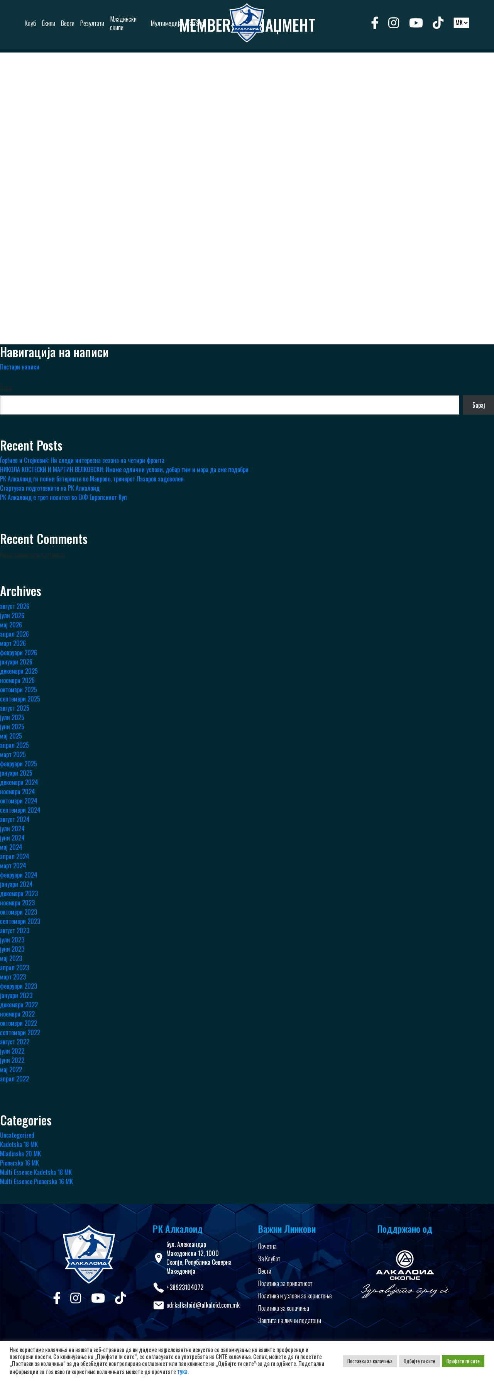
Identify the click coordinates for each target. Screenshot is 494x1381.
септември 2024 (20, 810)
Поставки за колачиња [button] (369, 1361)
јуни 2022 (12, 1060)
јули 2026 (12, 615)
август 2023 (14, 930)
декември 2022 (19, 1004)
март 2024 (13, 865)
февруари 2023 (18, 986)
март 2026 (13, 643)
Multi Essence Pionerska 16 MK (36, 1181)
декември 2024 (19, 782)
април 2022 (14, 1078)
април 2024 (14, 856)
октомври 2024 (18, 800)
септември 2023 (20, 921)
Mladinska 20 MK (20, 1153)
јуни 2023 (12, 949)
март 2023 (13, 976)
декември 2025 (19, 671)
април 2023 (14, 967)
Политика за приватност (285, 1283)
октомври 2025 (18, 689)
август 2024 (15, 819)
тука (182, 1371)
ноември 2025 (17, 680)
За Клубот (269, 1258)
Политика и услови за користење (295, 1295)
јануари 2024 (16, 884)
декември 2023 (19, 893)
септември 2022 (20, 1032)
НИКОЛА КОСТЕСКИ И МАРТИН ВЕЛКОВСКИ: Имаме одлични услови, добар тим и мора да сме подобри (124, 469)
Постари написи (19, 366)
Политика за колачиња (283, 1308)
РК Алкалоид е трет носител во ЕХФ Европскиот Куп (63, 497)
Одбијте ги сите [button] (419, 1361)
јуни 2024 (12, 837)
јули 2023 (12, 939)
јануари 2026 (16, 661)
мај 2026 (11, 624)
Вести (264, 1271)
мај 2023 (11, 958)
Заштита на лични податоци (289, 1320)
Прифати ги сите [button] (463, 1361)
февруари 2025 (18, 763)
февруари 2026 (18, 652)
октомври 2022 (18, 1023)
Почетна (267, 1246)
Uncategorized (17, 1135)
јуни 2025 (12, 726)
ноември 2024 (17, 791)
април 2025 (14, 745)
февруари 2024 (18, 874)
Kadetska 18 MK (19, 1144)
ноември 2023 (17, 902)
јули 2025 (12, 717)
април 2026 (14, 634)
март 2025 (13, 754)
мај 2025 (11, 735)
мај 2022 (11, 1069)
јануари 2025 (16, 773)
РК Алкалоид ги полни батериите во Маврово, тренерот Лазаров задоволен (92, 478)
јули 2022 (12, 1051)
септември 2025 (20, 698)
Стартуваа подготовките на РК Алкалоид (50, 488)
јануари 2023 (16, 995)
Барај (6, 387)
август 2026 (14, 606)
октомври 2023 (18, 912)
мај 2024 (11, 847)
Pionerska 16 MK (19, 1162)
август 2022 (14, 1041)
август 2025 (14, 708)
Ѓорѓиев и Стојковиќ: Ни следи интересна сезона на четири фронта (82, 460)
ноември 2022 (17, 1013)
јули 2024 (12, 828)
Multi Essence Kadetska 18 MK (36, 1172)
